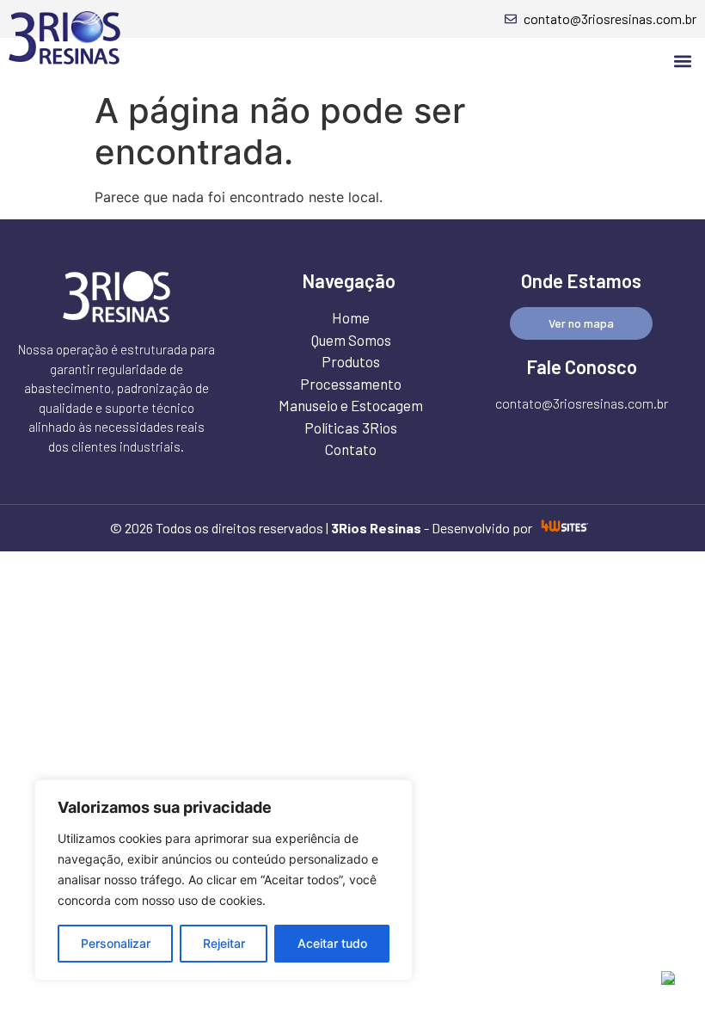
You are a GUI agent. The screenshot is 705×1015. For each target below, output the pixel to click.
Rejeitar (224, 943)
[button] (682, 60)
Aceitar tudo (332, 943)
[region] (223, 880)
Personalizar (115, 943)
